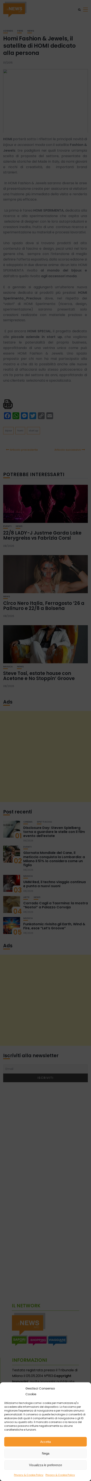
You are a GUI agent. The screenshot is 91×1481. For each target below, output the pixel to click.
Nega (45, 1453)
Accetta (45, 1442)
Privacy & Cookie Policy (28, 1475)
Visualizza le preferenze (45, 1465)
